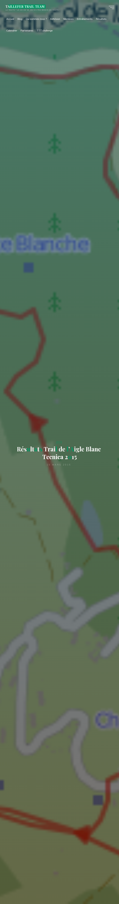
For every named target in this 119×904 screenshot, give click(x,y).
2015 (59, 442)
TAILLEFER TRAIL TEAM (25, 6)
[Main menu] (111, 7)
